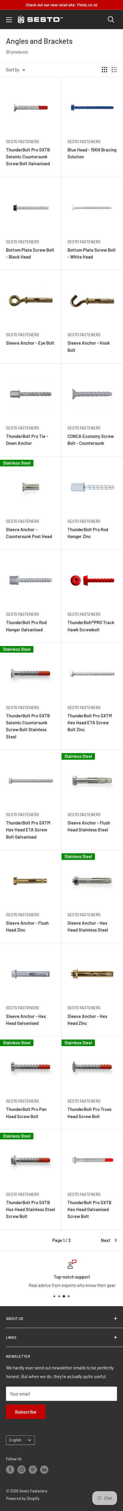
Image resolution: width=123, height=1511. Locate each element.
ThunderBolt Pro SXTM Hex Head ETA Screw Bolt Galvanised (28, 829)
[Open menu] (9, 19)
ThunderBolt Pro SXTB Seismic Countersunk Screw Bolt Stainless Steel (28, 726)
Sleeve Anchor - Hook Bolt (88, 346)
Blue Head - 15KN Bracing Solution (91, 153)
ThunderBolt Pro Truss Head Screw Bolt (89, 1112)
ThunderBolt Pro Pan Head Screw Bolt (26, 1112)
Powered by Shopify (22, 1498)
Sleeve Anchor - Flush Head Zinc (27, 926)
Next (105, 1240)
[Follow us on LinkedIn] (44, 1469)
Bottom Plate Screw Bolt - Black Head (30, 253)
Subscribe (25, 1411)
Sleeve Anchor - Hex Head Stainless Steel (87, 926)
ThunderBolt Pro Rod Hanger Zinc (87, 533)
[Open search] (111, 19)
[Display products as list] (114, 69)
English (15, 1440)
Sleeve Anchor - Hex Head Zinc (87, 1019)
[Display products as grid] (104, 69)
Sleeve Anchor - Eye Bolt (30, 343)
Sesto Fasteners (22, 141)
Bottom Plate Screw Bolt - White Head (91, 253)
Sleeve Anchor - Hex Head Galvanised (26, 1019)
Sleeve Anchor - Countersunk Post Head (29, 533)
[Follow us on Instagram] (21, 1469)
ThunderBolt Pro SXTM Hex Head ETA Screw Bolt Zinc (89, 722)
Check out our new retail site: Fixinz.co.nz (61, 4)
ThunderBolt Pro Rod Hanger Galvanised (26, 626)
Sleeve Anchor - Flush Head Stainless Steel (88, 826)
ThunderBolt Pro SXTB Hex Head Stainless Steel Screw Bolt (30, 1209)
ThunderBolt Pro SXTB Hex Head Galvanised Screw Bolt (89, 1209)
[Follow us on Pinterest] (33, 1469)
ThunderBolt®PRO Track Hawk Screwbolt (90, 626)
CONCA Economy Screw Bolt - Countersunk (90, 439)
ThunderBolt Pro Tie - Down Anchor (27, 439)
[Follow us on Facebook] (10, 1469)
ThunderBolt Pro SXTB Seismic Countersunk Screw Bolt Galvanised (28, 156)
